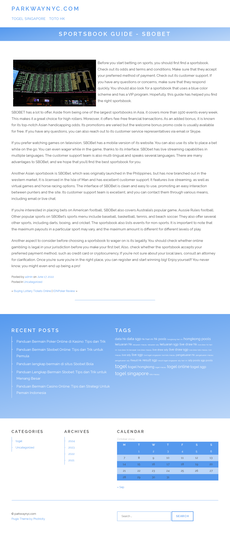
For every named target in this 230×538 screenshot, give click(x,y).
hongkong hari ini (175, 339)
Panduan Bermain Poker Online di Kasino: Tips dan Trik (61, 341)
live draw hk (188, 344)
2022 (71, 454)
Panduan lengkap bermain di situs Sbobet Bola (55, 364)
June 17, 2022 (45, 276)
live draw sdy (160, 349)
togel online (178, 366)
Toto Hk (57, 19)
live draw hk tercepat (127, 350)
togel (121, 366)
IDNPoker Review (64, 291)
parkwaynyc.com (45, 8)
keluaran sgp (169, 344)
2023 (71, 447)
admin (29, 276)
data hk (120, 339)
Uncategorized (33, 282)
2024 (71, 441)
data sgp (134, 339)
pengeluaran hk (185, 355)
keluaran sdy (153, 345)
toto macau (154, 374)
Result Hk (136, 360)
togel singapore (28, 19)
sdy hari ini (182, 361)
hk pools (160, 339)
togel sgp (198, 367)
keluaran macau (140, 345)
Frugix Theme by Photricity (28, 518)
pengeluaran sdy (122, 361)
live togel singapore (152, 355)
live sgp (137, 355)
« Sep (120, 487)
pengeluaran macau (204, 355)
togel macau (160, 367)
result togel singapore (167, 361)
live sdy (126, 355)
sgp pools (206, 360)
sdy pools (194, 360)
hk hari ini (147, 339)
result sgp (149, 360)
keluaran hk (123, 344)
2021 (71, 460)
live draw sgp (178, 349)
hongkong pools (197, 339)
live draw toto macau (198, 350)
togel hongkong (141, 367)
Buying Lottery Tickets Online (32, 291)
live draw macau (144, 350)
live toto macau (168, 355)
